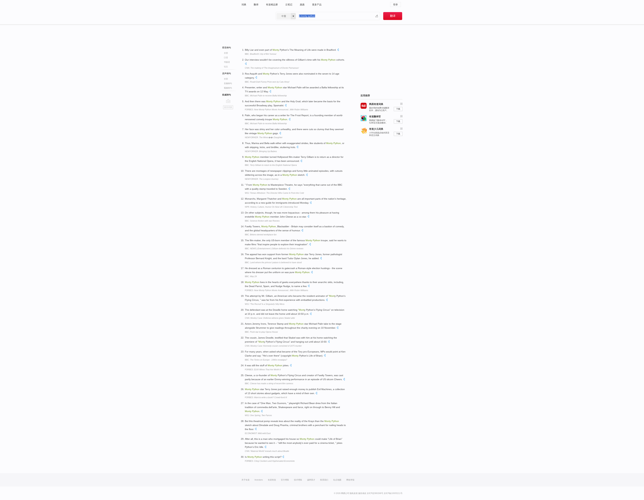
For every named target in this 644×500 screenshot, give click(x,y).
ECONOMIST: (258, 433)
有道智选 (272, 480)
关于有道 (245, 480)
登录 (395, 4)
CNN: (272, 68)
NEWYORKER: (263, 137)
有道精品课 (272, 4)
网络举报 (350, 480)
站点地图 (337, 480)
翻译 (256, 4)
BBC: (260, 54)
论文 (226, 66)
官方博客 (285, 480)
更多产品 (316, 4)
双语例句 (226, 47)
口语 (226, 57)
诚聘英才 (311, 480)
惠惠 (302, 4)
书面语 (227, 62)
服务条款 (362, 493)
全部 (226, 53)
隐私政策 (354, 493)
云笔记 (288, 4)
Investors (259, 480)
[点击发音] (338, 50)
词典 (243, 4)
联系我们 (324, 480)
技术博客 (298, 480)
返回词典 (228, 107)
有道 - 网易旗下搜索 (255, 16)
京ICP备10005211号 (393, 493)
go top (228, 101)
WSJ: (274, 193)
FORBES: (276, 109)
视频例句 (228, 88)
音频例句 (228, 83)
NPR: (271, 207)
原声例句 (226, 73)
